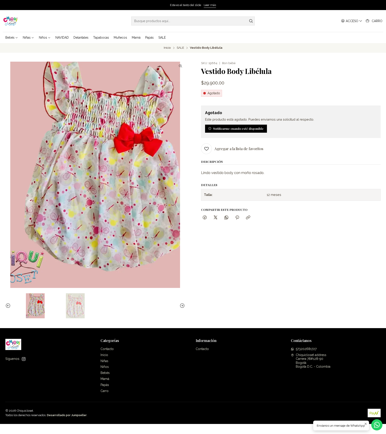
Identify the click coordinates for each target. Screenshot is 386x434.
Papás (105, 385)
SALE (180, 47)
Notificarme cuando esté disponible (238, 128)
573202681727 (306, 349)
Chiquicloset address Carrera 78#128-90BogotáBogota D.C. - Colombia (313, 361)
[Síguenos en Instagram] (23, 359)
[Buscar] (251, 21)
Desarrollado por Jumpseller (67, 415)
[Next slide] (181, 305)
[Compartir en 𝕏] (215, 218)
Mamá (105, 379)
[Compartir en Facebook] (204, 218)
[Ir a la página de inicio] (11, 21)
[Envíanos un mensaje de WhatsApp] (376, 424)
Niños (105, 367)
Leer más (210, 5)
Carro (105, 391)
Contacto (107, 349)
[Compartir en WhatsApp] (226, 218)
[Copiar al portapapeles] (248, 218)
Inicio (167, 47)
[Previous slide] (8, 305)
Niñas (104, 361)
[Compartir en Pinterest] (237, 218)
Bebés (105, 373)
